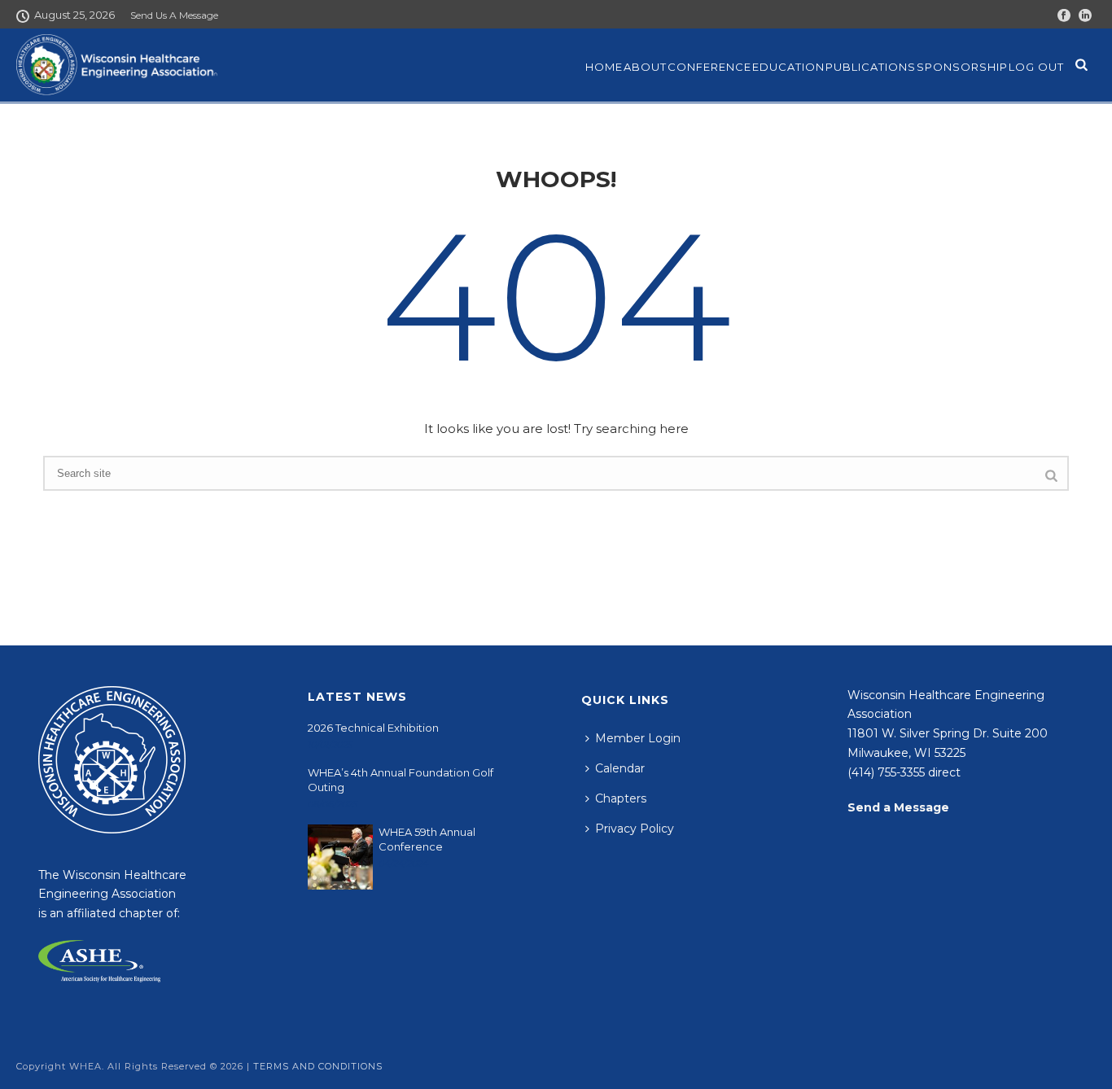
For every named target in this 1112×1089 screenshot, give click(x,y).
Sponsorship (962, 66)
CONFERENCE (709, 66)
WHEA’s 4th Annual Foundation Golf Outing (400, 780)
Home (604, 66)
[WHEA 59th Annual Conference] (340, 857)
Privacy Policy (634, 828)
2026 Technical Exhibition (373, 727)
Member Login (638, 738)
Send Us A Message (174, 15)
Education (788, 66)
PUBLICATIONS (870, 66)
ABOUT (645, 66)
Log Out (1036, 66)
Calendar (620, 768)
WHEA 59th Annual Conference (427, 839)
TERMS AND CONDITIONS (318, 1066)
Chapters (620, 798)
